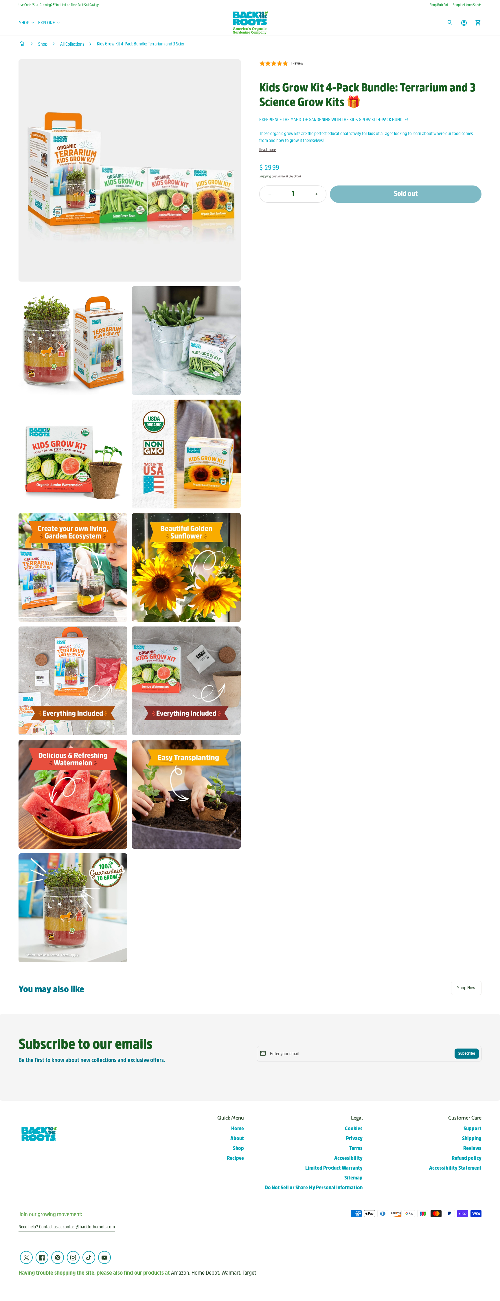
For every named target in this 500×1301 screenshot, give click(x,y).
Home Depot (205, 1273)
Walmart (230, 1273)
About (237, 1138)
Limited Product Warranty (334, 1168)
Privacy (354, 1138)
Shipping (265, 176)
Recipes (235, 1158)
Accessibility (348, 1158)
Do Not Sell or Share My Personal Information (314, 1187)
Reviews (472, 1148)
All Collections (72, 44)
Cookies (354, 1128)
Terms (356, 1148)
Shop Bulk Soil (439, 5)
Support (472, 1128)
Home (237, 1128)
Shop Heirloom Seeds (467, 5)
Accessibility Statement (455, 1168)
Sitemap (353, 1178)
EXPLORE (49, 23)
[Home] (250, 22)
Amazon (180, 1273)
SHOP (27, 23)
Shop (42, 44)
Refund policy (466, 1158)
